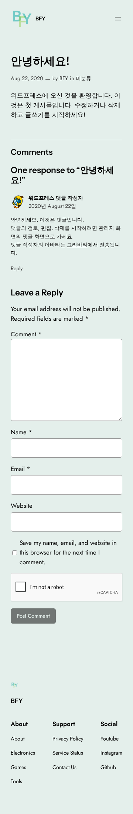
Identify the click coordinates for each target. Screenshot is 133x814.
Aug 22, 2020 (27, 78)
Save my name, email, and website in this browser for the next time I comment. (68, 552)
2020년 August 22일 (52, 206)
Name (21, 432)
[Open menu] (117, 18)
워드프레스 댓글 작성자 (55, 198)
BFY (40, 18)
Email (20, 468)
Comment (26, 334)
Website (22, 505)
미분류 (83, 78)
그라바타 (77, 244)
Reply (17, 268)
